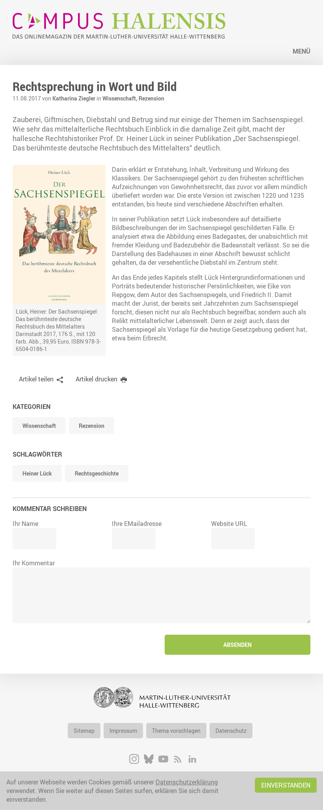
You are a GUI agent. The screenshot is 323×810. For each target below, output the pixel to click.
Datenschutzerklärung (187, 782)
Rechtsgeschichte (97, 473)
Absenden (237, 644)
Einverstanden (285, 785)
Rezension (151, 98)
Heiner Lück (37, 473)
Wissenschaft (39, 425)
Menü (301, 51)
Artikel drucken (96, 379)
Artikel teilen (36, 379)
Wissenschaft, (120, 98)
